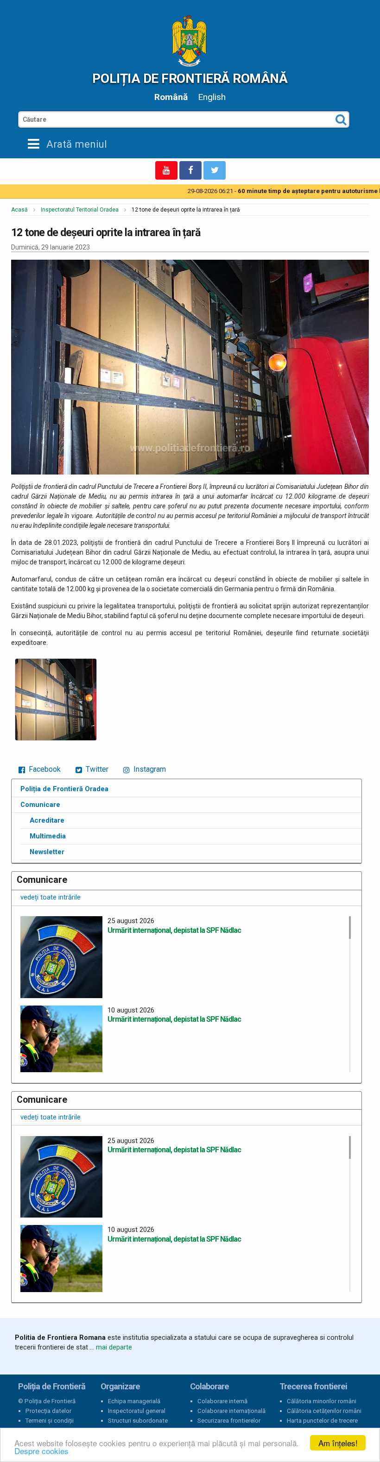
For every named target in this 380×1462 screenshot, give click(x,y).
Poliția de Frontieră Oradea (64, 789)
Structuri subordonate (138, 1420)
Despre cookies (41, 1450)
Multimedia (48, 836)
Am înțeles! (338, 1443)
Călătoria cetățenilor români (324, 1410)
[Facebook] (190, 170)
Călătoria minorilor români (321, 1401)
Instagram (149, 769)
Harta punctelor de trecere (322, 1420)
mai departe (114, 1347)
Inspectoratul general (136, 1410)
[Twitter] (214, 170)
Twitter (96, 769)
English (212, 97)
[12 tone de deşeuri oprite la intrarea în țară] (56, 699)
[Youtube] (166, 170)
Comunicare (40, 804)
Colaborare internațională (231, 1410)
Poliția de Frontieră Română (189, 78)
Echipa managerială (134, 1401)
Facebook (44, 769)
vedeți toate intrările (50, 897)
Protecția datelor (48, 1410)
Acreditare (47, 820)
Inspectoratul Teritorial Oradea (80, 209)
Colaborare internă (222, 1401)
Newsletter (47, 852)
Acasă (19, 209)
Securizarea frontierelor (228, 1420)
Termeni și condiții (49, 1420)
